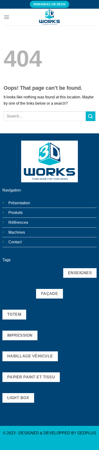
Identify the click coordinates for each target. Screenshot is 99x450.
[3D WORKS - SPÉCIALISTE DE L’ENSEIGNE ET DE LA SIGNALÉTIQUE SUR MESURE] (49, 17)
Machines (16, 232)
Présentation (19, 203)
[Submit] (90, 116)
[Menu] (6, 17)
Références (18, 222)
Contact (15, 242)
